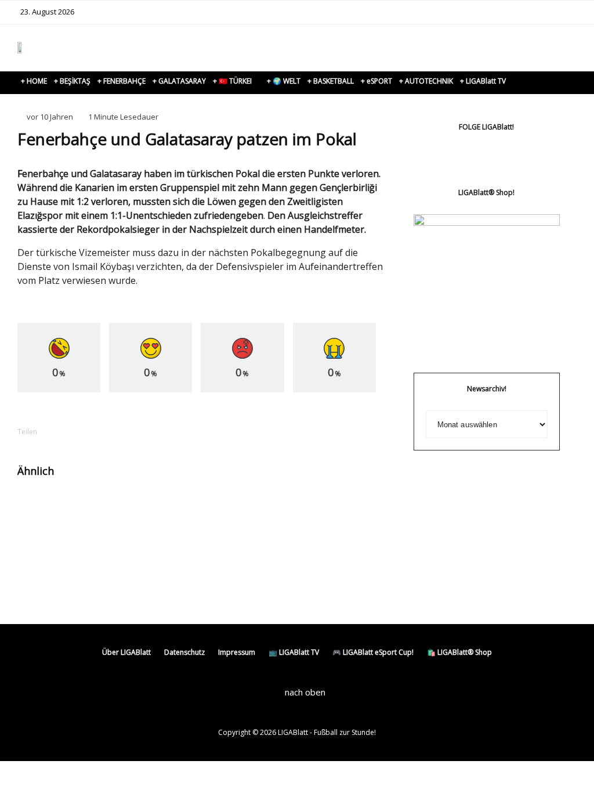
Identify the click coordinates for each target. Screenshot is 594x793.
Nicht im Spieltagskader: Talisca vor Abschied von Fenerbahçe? (353, 523)
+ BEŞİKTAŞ (72, 81)
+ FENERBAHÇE (121, 81)
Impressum (236, 652)
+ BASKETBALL (330, 81)
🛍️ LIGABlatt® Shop (459, 652)
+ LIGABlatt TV (483, 81)
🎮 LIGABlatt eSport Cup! (373, 652)
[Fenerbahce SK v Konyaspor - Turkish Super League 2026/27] (36, 507)
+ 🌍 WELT (283, 81)
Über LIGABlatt (126, 652)
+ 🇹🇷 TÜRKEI (232, 81)
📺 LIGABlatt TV (294, 652)
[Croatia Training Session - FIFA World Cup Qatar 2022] (164, 507)
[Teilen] (69, 431)
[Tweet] (99, 431)
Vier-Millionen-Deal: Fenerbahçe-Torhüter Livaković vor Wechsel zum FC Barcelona (223, 533)
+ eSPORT (376, 81)
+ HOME (34, 81)
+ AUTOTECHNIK (426, 81)
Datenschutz (184, 652)
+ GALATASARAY (179, 81)
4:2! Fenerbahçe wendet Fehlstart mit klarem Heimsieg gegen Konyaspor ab (94, 539)
